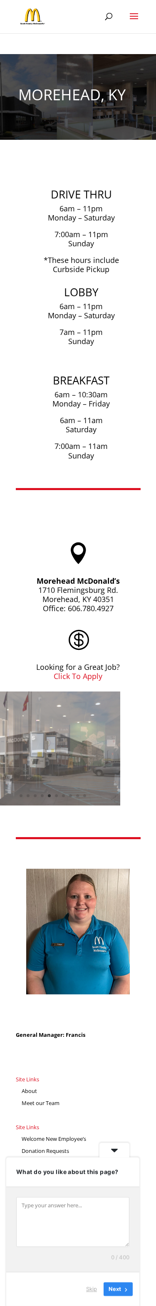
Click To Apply (78, 676)
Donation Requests (45, 1151)
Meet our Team (40, 1103)
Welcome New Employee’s (54, 1138)
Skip (91, 1289)
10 (84, 795)
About (29, 1091)
